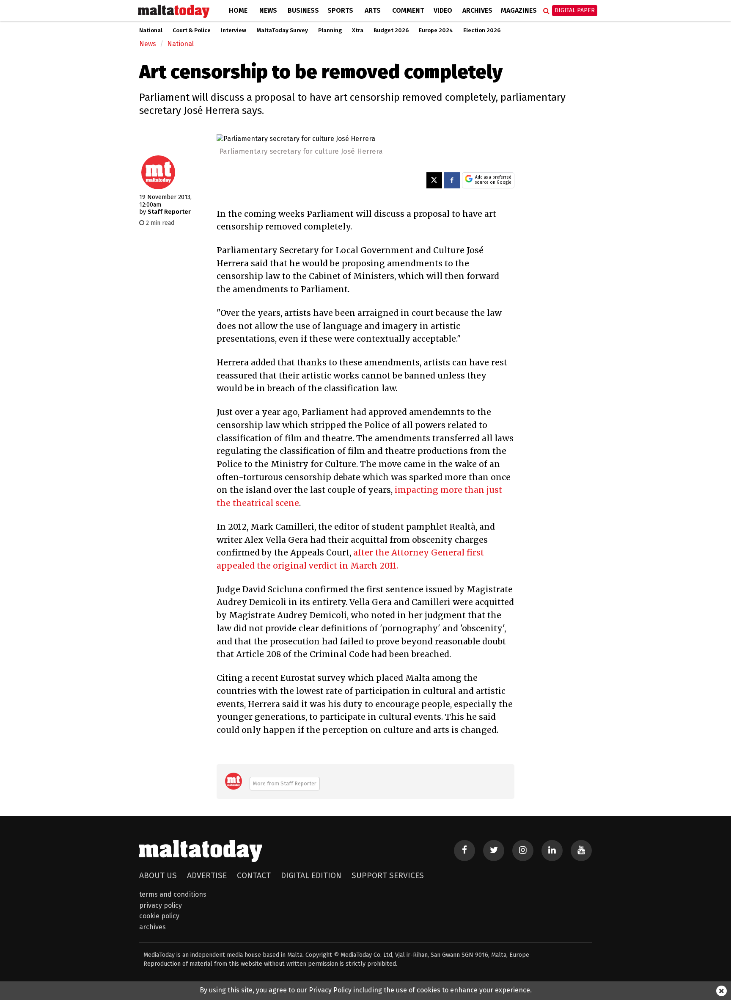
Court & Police (192, 30)
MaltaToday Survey (282, 30)
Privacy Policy (160, 905)
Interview (233, 30)
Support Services (388, 875)
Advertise (207, 875)
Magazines (519, 10)
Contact (254, 875)
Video (443, 10)
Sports (340, 10)
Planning (330, 30)
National (150, 30)
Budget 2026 (391, 30)
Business (303, 10)
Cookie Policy (159, 916)
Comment (408, 10)
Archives (477, 10)
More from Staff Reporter (284, 783)
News (268, 10)
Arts (373, 10)
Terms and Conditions (172, 894)
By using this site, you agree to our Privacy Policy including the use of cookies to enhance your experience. (366, 990)
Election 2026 (481, 30)
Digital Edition (311, 875)
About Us (158, 875)
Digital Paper (575, 10)
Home (238, 10)
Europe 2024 (436, 30)
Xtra (357, 30)
